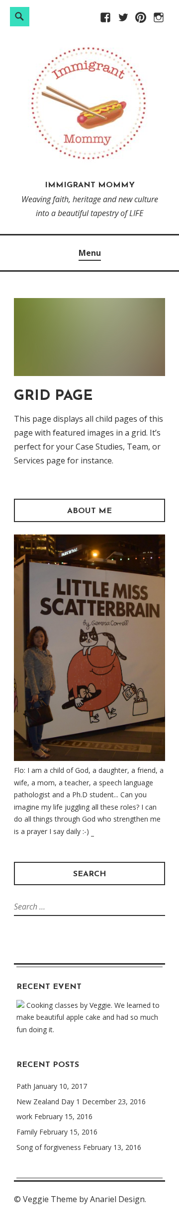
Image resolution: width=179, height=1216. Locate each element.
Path (23, 1086)
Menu (90, 252)
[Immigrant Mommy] (89, 161)
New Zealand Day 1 (48, 1101)
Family (26, 1132)
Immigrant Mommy (90, 185)
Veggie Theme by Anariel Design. (84, 1199)
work (24, 1116)
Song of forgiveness (48, 1147)
